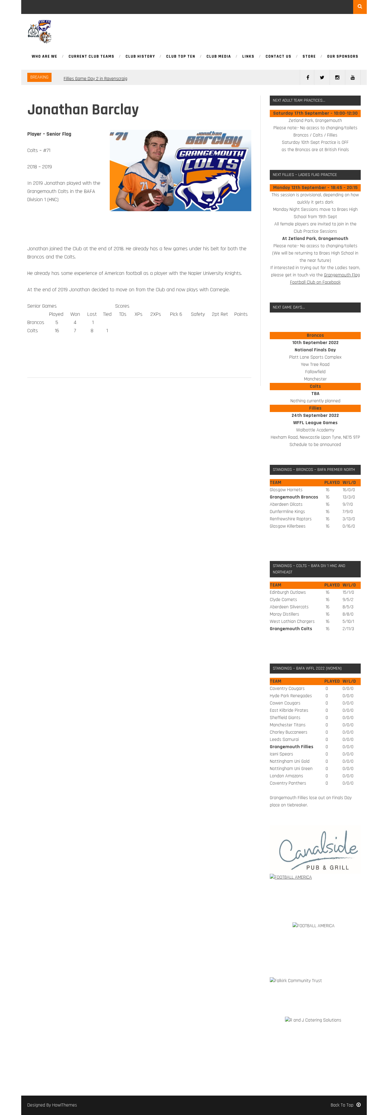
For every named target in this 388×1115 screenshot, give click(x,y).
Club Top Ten (180, 56)
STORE (309, 56)
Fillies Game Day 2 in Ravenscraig (95, 77)
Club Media (218, 56)
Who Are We (44, 56)
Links (248, 56)
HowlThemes (64, 1105)
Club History (140, 56)
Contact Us (278, 56)
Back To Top (342, 1105)
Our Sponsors (342, 56)
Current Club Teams (91, 56)
